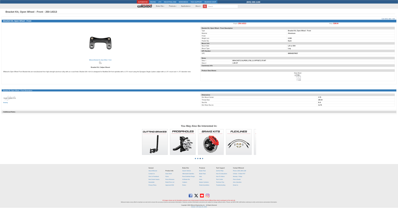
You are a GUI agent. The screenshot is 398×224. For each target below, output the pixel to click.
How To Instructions (221, 173)
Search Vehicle (186, 171)
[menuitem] (159, 7)
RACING (153, 2)
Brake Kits (159, 6)
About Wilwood (153, 171)
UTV (159, 2)
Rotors (184, 185)
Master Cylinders (204, 182)
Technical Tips (220, 182)
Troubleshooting (220, 185)
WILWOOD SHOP (210, 2)
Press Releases (169, 179)
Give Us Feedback (154, 176)
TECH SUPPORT (196, 2)
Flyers (167, 176)
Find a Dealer (237, 179)
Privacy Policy (152, 185)
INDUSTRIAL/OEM (170, 2)
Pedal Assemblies (204, 185)
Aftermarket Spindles (188, 173)
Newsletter (152, 182)
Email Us (235, 185)
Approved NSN (169, 185)
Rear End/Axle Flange (188, 176)
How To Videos (220, 176)
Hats (200, 176)
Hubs (200, 179)
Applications (185, 6)
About (197, 6)
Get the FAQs (219, 171)
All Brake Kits (186, 179)
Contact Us (152, 173)
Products (172, 6)
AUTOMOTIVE (143, 2)
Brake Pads (202, 173)
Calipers (184, 182)
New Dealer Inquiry (154, 179)
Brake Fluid (202, 171)
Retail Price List (169, 182)
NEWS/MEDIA (183, 2)
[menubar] (177, 7)
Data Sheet (168, 173)
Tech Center (219, 179)
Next (259, 142)
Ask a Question (237, 182)
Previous (139, 142)
